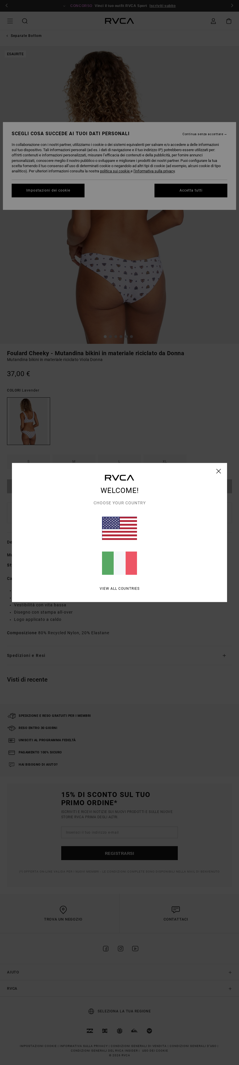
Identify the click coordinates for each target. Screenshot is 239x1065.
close (218, 471)
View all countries (120, 589)
